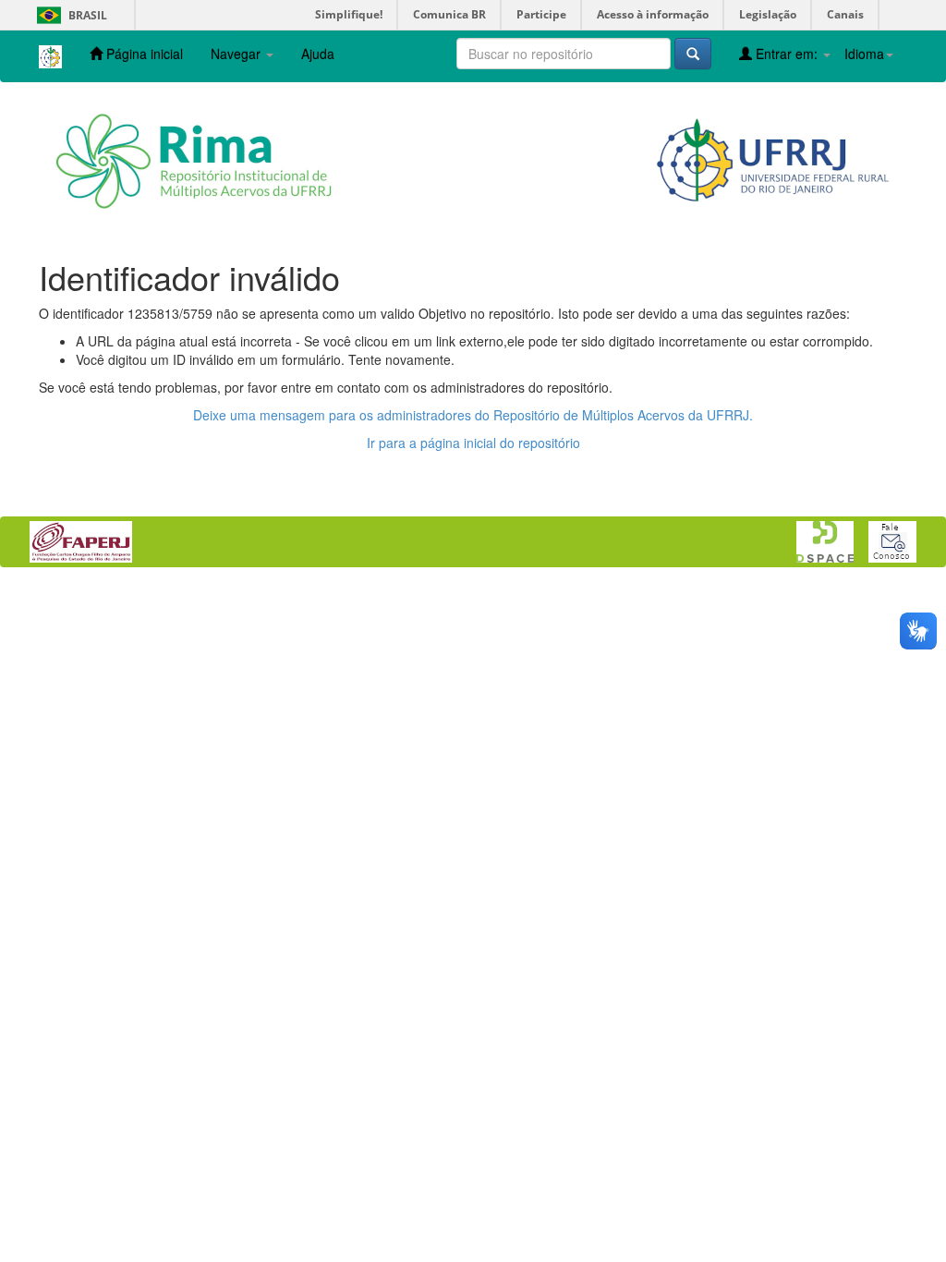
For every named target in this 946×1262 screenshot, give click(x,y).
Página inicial (143, 53)
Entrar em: (786, 53)
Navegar (237, 53)
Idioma (864, 53)
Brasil (68, 15)
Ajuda (317, 53)
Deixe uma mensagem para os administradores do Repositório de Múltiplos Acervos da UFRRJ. (473, 415)
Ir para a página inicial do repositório (473, 442)
